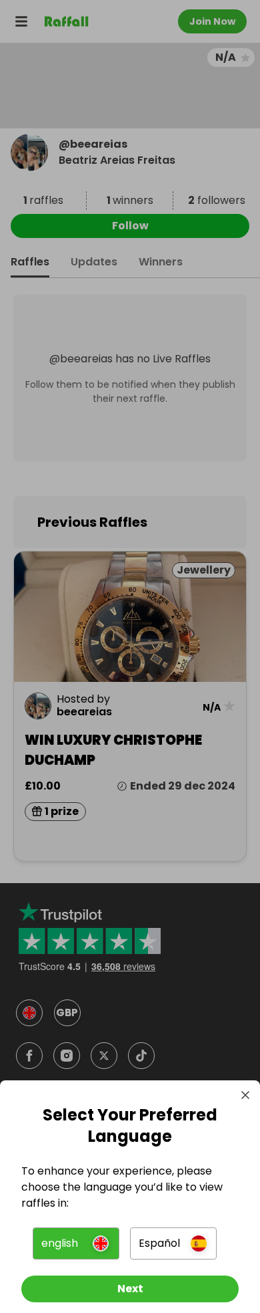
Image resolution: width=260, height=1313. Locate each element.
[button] (76, 1243)
